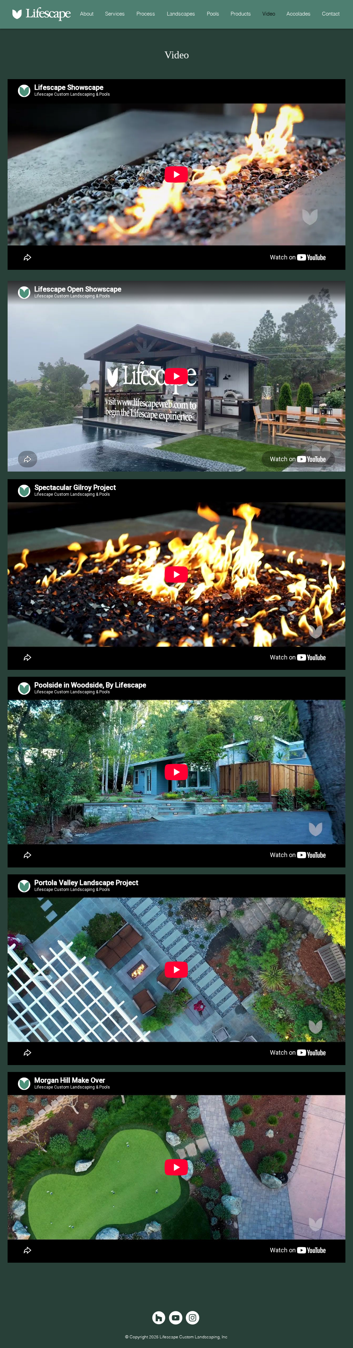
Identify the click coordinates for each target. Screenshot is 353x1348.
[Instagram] (192, 1318)
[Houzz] (158, 1318)
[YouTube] (175, 1318)
